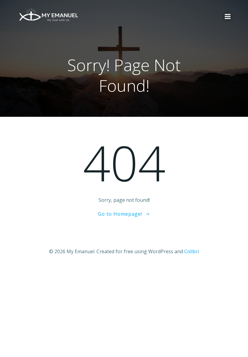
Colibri (191, 251)
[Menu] (228, 16)
